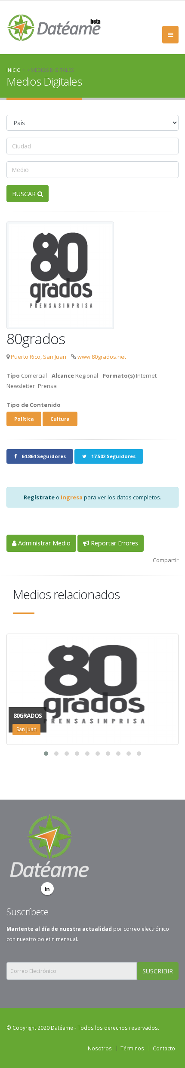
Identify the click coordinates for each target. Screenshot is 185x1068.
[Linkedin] (47, 888)
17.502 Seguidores (113, 456)
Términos (132, 1048)
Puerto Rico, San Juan (38, 356)
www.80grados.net (101, 356)
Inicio (13, 70)
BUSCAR (24, 194)
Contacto (164, 1048)
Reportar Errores (113, 543)
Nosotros (100, 1048)
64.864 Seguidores (43, 456)
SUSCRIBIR (157, 971)
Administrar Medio (43, 543)
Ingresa (72, 497)
